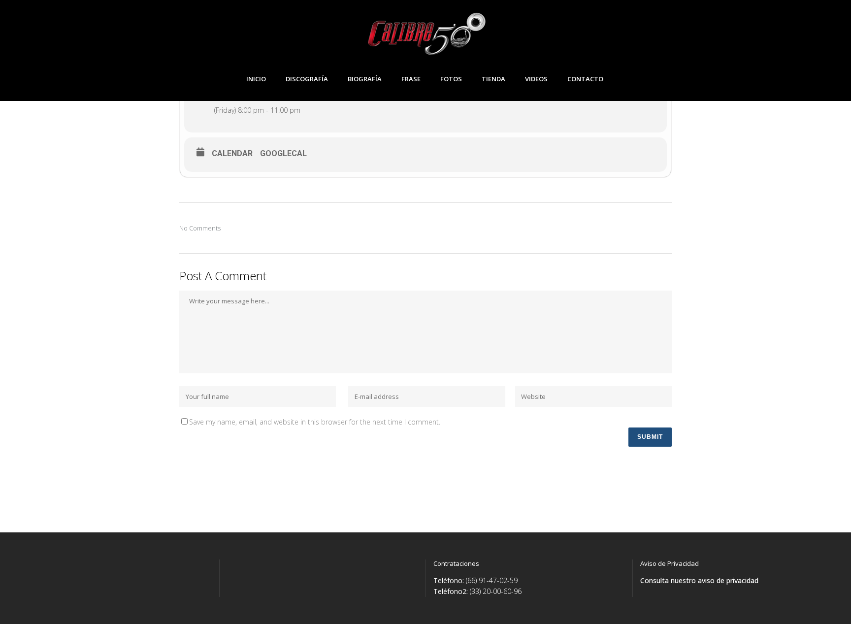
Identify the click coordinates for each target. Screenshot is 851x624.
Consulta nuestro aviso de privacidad (699, 580)
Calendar (232, 153)
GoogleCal (283, 153)
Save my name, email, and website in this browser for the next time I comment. (314, 422)
